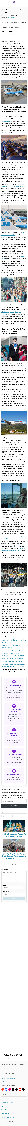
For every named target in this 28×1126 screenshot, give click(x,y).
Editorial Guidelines (7, 1082)
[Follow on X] (8, 1058)
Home (3, 1099)
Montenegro (5, 312)
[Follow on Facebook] (5, 1058)
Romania (4, 314)
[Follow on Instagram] (11, 1058)
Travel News (5, 1110)
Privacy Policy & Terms (8, 1078)
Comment (5, 869)
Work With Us (5, 1113)
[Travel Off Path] (14, 3)
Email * (6, 891)
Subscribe (14, 805)
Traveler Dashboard (7, 1102)
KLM (9, 816)
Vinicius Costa (10, 17)
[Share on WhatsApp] (10, 34)
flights (3, 816)
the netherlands (16, 816)
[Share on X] (7, 34)
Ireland (12, 312)
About (3, 1106)
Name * (5, 885)
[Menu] (2, 3)
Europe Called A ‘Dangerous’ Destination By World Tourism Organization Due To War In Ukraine (12, 653)
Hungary (18, 312)
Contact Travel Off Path (8, 1117)
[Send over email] (13, 34)
